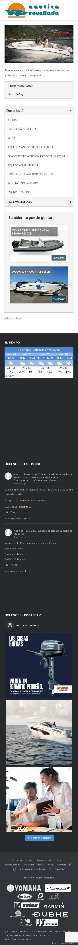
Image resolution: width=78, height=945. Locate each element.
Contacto (61, 864)
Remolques (28, 864)
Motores (41, 860)
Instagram (14, 869)
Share (27, 518)
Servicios (29, 860)
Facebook (70, 864)
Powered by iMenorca (62, 943)
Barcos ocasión (12, 864)
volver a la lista (13, 318)
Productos (18, 860)
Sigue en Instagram (41, 837)
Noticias (50, 864)
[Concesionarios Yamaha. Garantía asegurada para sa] (39, 799)
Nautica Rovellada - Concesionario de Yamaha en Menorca (43, 532)
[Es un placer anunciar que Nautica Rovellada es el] (39, 732)
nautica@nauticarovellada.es (33, 869)
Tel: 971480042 (57, 869)
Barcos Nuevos (55, 860)
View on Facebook (13, 518)
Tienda (40, 864)
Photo (14, 512)
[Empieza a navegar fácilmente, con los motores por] (39, 665)
